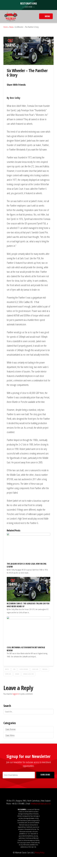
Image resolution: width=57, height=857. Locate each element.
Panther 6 (44, 669)
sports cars (8, 674)
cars (14, 669)
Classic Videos (9, 735)
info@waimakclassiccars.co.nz (41, 803)
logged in (15, 693)
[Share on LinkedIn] (20, 90)
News (11, 27)
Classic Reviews (10, 729)
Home (5, 27)
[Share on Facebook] (9, 90)
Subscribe (45, 774)
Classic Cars (35, 669)
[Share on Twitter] (14, 90)
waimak (17, 674)
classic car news (23, 669)
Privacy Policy (39, 852)
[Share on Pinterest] (25, 90)
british (7, 669)
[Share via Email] (31, 90)
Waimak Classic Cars (28, 674)
